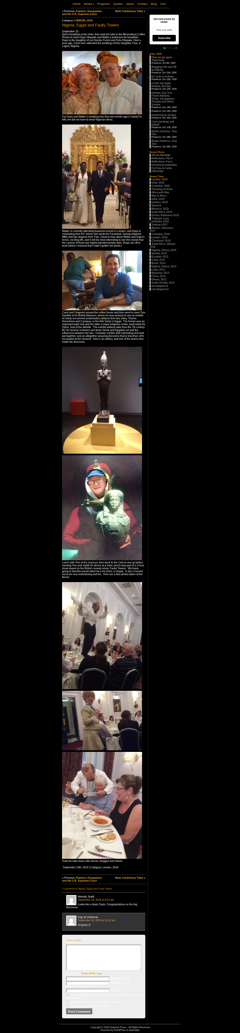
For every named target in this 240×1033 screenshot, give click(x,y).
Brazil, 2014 (158, 263)
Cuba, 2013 (158, 269)
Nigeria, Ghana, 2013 (164, 266)
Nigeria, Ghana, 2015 (164, 250)
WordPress (120, 1030)
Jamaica (156, 205)
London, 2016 (83, 20)
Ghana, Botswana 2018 (165, 215)
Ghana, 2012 (159, 279)
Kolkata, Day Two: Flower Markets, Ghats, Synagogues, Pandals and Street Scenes (163, 98)
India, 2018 (156, 53)
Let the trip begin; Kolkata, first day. (161, 85)
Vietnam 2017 (160, 224)
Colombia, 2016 (161, 234)
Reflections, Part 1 (162, 161)
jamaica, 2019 (160, 202)
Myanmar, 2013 (160, 272)
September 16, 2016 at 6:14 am (96, 899)
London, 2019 (160, 179)
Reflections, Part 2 (162, 158)
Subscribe (164, 38)
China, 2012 (159, 276)
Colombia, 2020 (161, 185)
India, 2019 (158, 182)
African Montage (161, 155)
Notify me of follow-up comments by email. (94, 1002)
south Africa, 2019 (162, 212)
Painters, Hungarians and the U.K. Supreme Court (82, 12)
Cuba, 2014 (158, 259)
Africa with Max (160, 192)
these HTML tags (91, 973)
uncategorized (160, 286)
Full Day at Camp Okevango (162, 169)
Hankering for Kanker (164, 115)
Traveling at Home (162, 189)
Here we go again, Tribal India (162, 59)
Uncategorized (160, 289)
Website (115, 990)
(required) (120, 978)
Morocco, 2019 (160, 208)
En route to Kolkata (163, 76)
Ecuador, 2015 (160, 256)
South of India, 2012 (163, 282)
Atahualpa (134, 1030)
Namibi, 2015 (159, 253)
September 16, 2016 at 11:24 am (96, 920)
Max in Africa (159, 195)
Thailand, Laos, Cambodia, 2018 (159, 220)
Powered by (156, 48)
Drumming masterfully (164, 164)
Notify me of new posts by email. (88, 1006)
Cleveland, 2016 (161, 240)
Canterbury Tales (132, 11)
